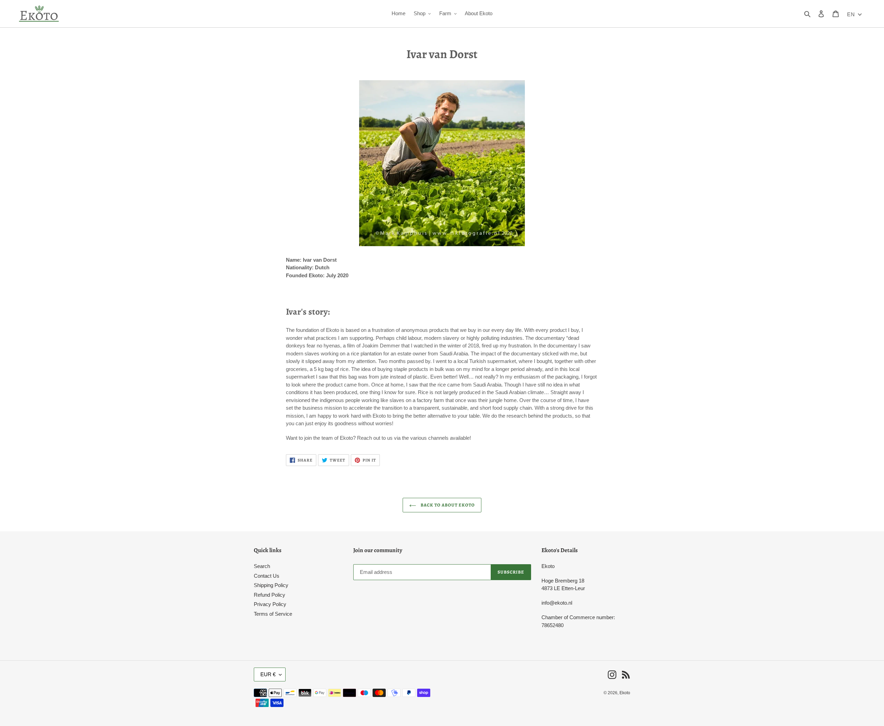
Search (262, 566)
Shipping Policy (271, 585)
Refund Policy (269, 595)
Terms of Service (273, 614)
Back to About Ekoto (447, 505)
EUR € (268, 674)
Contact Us (266, 576)
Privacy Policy (270, 604)
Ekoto (624, 692)
